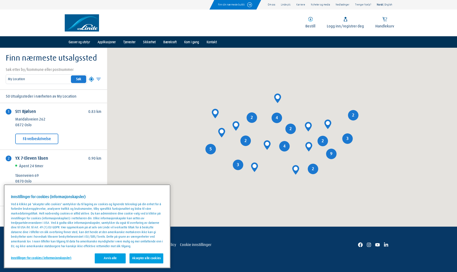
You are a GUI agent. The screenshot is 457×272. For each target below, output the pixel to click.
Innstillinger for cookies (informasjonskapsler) (41, 258)
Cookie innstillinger (195, 245)
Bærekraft (170, 42)
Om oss (271, 4)
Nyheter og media (320, 4)
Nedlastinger (342, 4)
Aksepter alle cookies (146, 258)
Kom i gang (191, 42)
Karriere (300, 4)
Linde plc (286, 4)
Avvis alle (110, 258)
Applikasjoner (107, 42)
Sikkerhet (149, 42)
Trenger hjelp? (363, 4)
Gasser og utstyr (79, 42)
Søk (78, 79)
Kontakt (212, 42)
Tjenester (129, 42)
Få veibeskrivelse (37, 139)
